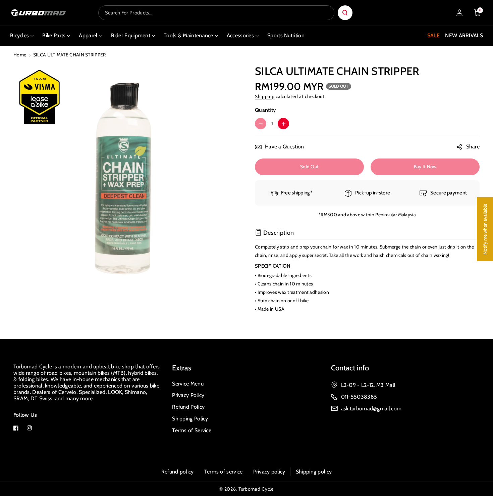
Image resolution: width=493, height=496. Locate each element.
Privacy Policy (188, 395)
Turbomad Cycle (256, 489)
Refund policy (177, 471)
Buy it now (425, 167)
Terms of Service (191, 430)
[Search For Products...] (345, 12)
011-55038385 (359, 397)
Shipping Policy (190, 418)
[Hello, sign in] (459, 12)
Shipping (265, 96)
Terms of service (223, 471)
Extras (181, 367)
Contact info (350, 367)
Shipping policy (314, 471)
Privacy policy (269, 471)
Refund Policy (188, 407)
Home (19, 55)
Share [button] (473, 146)
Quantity (265, 110)
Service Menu (188, 383)
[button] (477, 12)
